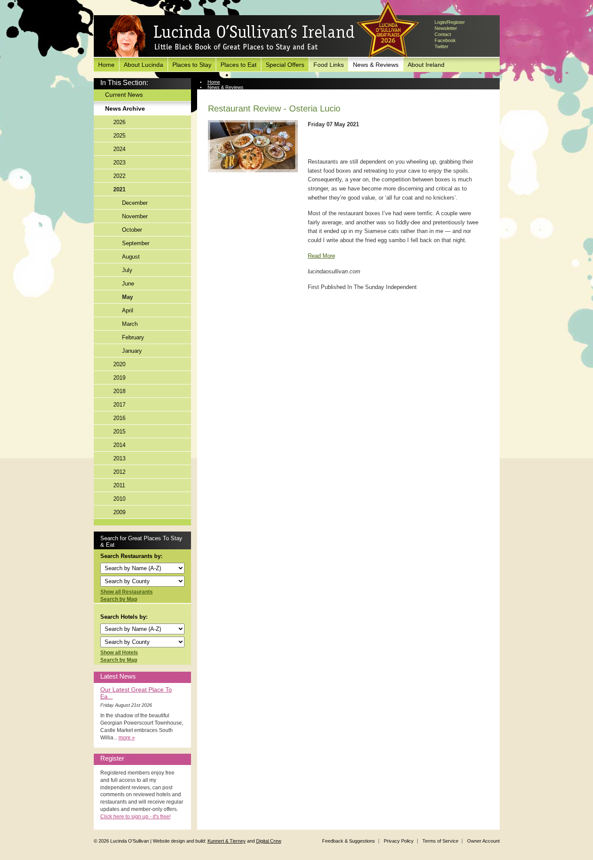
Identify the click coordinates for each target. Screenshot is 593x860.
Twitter (441, 46)
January (132, 351)
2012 (119, 472)
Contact (443, 34)
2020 (119, 364)
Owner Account (483, 841)
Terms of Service (440, 841)
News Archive (125, 108)
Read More (321, 256)
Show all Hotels (119, 653)
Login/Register (450, 22)
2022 (119, 176)
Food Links (328, 64)
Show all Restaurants (126, 592)
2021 (119, 189)
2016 (119, 418)
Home (106, 64)
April (127, 310)
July (127, 270)
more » (127, 738)
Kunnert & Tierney (227, 841)
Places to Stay (191, 64)
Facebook (445, 40)
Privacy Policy (399, 841)
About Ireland (426, 64)
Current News (124, 94)
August (131, 256)
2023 (119, 162)
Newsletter (446, 28)
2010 (119, 499)
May (127, 297)
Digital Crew (268, 841)
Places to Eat (239, 64)
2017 (119, 404)
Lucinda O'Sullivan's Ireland (230, 36)
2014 (119, 445)
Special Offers (285, 64)
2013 (119, 458)
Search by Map (118, 599)
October (132, 229)
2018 (119, 391)
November (135, 216)
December (135, 203)
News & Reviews (376, 64)
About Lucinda (143, 64)
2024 (119, 149)
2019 (119, 377)
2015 (119, 431)
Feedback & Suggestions (348, 841)
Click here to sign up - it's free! (135, 817)
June (128, 283)
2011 (119, 485)
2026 (119, 122)
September (135, 243)
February (133, 337)
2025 (119, 135)
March (130, 324)
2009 (119, 512)
